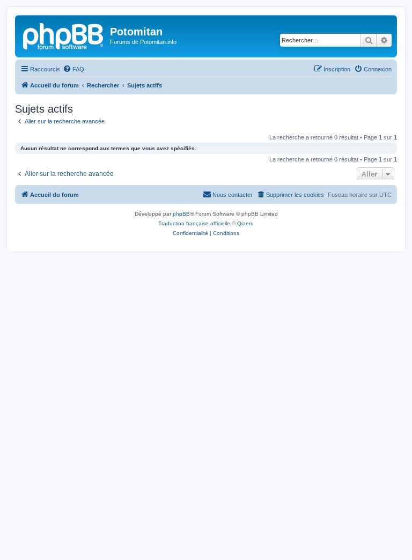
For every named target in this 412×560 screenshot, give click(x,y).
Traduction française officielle (194, 223)
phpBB (181, 214)
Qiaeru (245, 223)
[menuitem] (73, 69)
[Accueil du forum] (64, 35)
